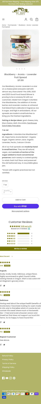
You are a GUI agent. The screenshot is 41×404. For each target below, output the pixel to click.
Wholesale (6, 371)
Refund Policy (7, 355)
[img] (5, 262)
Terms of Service (9, 363)
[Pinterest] (14, 378)
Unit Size (5, 181)
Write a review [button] (20, 248)
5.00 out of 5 (26, 226)
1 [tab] (16, 68)
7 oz (5, 185)
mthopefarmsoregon (21, 391)
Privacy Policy (7, 359)
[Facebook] (3, 378)
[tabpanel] (20, 48)
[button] (11, 233)
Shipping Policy (8, 367)
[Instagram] (10, 378)
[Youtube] (7, 378)
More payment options (20, 211)
